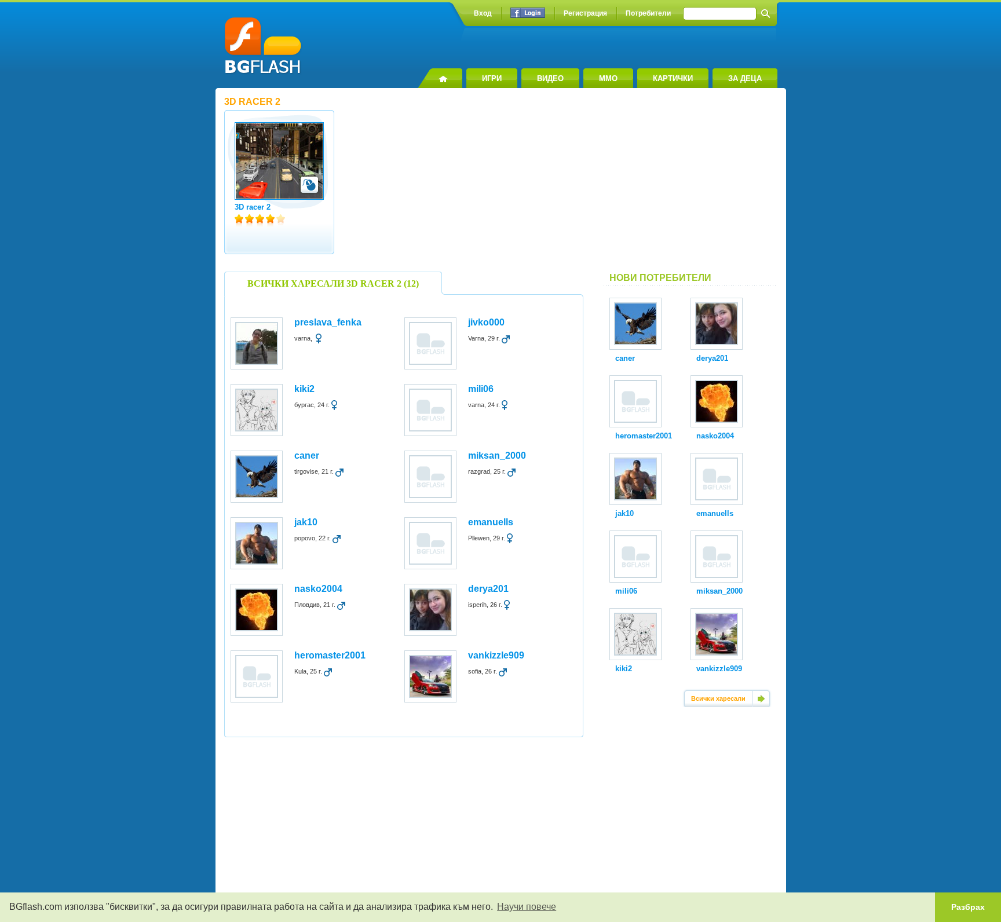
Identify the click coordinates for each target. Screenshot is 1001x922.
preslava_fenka (327, 322)
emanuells (490, 522)
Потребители (648, 13)
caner (306, 455)
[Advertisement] (690, 184)
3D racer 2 (253, 207)
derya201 (488, 589)
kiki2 (304, 389)
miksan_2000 (497, 455)
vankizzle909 (496, 655)
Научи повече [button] (526, 907)
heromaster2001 (330, 655)
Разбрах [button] (968, 907)
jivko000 (486, 322)
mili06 (481, 389)
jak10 (305, 522)
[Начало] (440, 78)
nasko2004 (318, 589)
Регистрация (585, 13)
